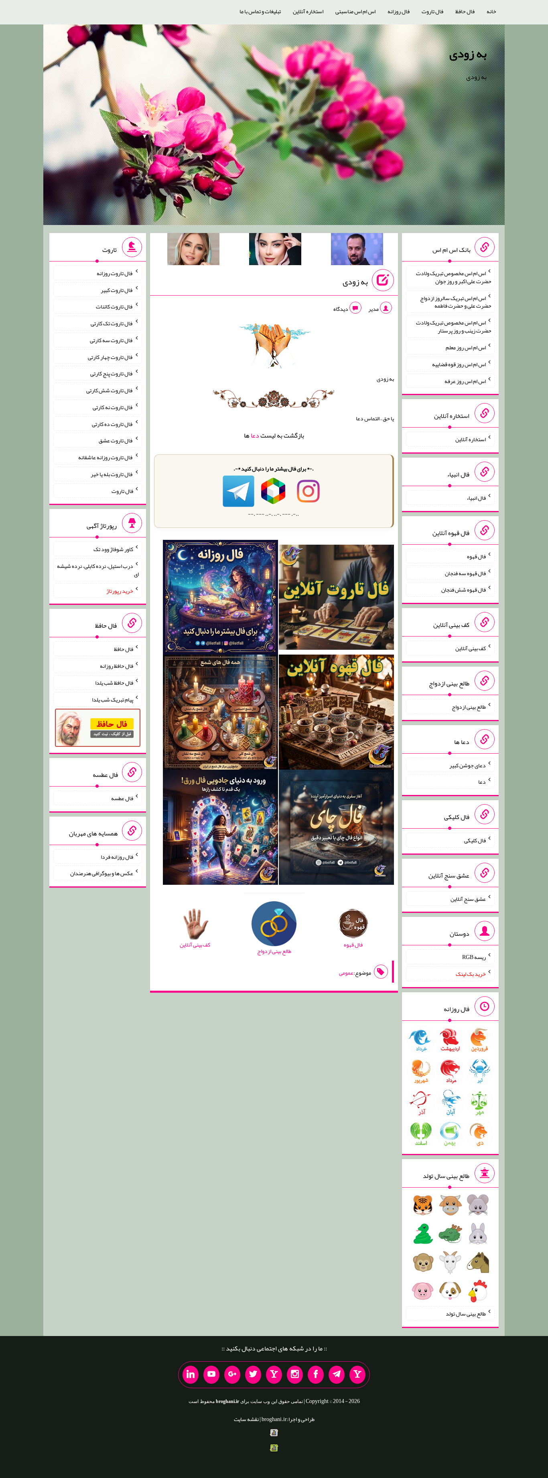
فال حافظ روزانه (116, 665)
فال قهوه (476, 556)
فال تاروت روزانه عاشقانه (105, 457)
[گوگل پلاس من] (232, 1375)
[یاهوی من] (357, 1375)
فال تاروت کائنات (114, 306)
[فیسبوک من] (316, 1375)
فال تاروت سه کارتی (111, 340)
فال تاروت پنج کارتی (111, 373)
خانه (491, 11)
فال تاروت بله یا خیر (112, 474)
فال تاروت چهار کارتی (110, 356)
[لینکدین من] (191, 1375)
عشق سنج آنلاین (468, 898)
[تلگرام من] (337, 1375)
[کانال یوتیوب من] (211, 1375)
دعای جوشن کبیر (467, 764)
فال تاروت (432, 11)
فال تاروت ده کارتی (112, 423)
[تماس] (274, 1375)
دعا (255, 435)
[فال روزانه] (220, 598)
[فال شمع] (220, 714)
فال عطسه (122, 798)
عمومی (346, 972)
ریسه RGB (474, 957)
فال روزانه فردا (117, 856)
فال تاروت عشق (116, 440)
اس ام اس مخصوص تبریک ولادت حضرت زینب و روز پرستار (453, 326)
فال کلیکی (475, 840)
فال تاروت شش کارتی (109, 390)
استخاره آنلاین (308, 11)
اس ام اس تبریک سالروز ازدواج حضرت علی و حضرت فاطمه (455, 301)
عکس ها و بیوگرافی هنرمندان (101, 873)
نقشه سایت (246, 1419)
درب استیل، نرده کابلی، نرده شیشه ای (98, 570)
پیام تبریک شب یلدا (112, 699)
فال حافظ (465, 11)
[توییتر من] (253, 1375)
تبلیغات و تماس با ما (260, 11)
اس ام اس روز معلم (466, 347)
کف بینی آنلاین (470, 648)
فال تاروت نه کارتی (113, 407)
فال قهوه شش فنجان (463, 589)
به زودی (468, 53)
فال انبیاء (476, 497)
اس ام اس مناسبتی (355, 11)
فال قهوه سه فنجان (465, 572)
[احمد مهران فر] (357, 250)
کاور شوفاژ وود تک (113, 549)
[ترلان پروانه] (275, 250)
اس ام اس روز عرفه (465, 380)
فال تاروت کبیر (117, 289)
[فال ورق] (220, 829)
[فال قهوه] (336, 714)
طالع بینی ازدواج (469, 706)
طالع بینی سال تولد (466, 1313)
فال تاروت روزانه (115, 273)
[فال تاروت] (336, 598)
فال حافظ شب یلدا (114, 682)
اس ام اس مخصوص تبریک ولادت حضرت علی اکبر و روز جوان (453, 277)
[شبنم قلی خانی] (193, 250)
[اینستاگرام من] (295, 1375)
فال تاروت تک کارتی (112, 323)
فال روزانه (399, 11)
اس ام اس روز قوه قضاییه (459, 364)
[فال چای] (336, 829)
